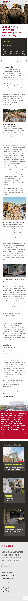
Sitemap (17, 596)
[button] (5, 53)
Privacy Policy (12, 596)
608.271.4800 (5, 582)
